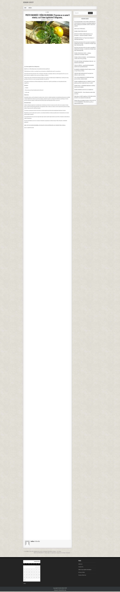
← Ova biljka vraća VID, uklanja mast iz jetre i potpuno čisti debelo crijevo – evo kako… (42, 551)
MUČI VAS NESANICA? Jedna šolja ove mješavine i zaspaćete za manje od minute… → (53, 552)
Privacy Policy (81, 572)
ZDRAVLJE (30, 7)
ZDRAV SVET (28, 2)
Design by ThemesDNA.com (60, 590)
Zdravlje (44, 19)
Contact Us (80, 566)
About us (80, 564)
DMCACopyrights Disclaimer (84, 569)
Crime (48, 12)
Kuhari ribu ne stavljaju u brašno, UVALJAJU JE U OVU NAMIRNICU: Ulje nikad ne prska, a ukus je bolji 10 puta (85, 102)
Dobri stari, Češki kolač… (79, 28)
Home (25, 7)
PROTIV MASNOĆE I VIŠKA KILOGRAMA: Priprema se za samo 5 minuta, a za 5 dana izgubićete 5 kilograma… (47, 16)
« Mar (24, 583)
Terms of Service (82, 575)
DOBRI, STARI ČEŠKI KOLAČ (80, 31)
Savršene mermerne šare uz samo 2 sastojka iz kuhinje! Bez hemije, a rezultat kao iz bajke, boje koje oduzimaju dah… (85, 43)
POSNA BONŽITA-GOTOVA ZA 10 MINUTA (83, 89)
